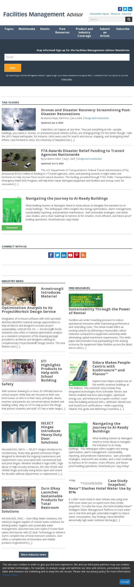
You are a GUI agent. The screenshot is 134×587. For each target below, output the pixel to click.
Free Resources (62, 30)
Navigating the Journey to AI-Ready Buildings (67, 198)
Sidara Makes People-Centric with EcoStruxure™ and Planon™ (111, 368)
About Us (115, 13)
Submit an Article (105, 32)
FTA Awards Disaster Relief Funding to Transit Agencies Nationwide (82, 152)
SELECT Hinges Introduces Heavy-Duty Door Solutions (51, 433)
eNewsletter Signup (99, 13)
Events (45, 29)
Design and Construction (96, 118)
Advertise (126, 13)
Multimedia (27, 29)
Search (128, 19)
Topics (8, 29)
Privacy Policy (10, 575)
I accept (124, 581)
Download (11, 227)
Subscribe (123, 29)
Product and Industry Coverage (84, 32)
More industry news (33, 554)
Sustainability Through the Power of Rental (99, 311)
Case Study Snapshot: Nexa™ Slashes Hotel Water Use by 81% (100, 486)
